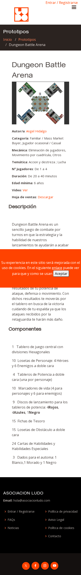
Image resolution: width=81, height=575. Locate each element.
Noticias (13, 527)
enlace (57, 267)
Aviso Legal (56, 519)
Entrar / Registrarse (62, 2)
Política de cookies (61, 527)
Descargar (45, 197)
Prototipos (27, 39)
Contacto (54, 536)
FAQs (11, 519)
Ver (25, 190)
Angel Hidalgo (36, 131)
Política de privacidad (63, 511)
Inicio (7, 39)
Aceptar (61, 273)
